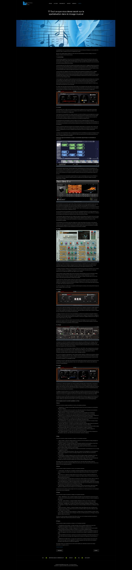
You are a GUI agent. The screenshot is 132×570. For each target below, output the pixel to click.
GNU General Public (75, 565)
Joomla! (55, 565)
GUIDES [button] (79, 3)
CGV (43, 557)
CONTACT (71, 557)
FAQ (79, 557)
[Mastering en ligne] (28, 3)
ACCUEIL (50, 3)
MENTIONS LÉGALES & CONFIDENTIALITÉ (56, 557)
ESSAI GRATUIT (62, 3)
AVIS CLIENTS (87, 557)
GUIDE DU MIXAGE (60, 547)
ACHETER (68, 3)
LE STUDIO (56, 3)
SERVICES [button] (74, 3)
